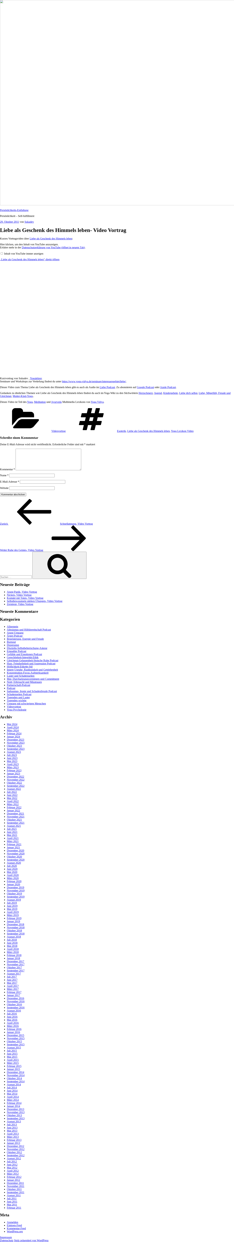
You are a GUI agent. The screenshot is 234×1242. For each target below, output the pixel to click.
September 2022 (15, 785)
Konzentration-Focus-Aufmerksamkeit (27, 672)
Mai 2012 (12, 1167)
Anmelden (12, 1222)
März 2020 (13, 878)
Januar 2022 (13, 810)
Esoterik (121, 431)
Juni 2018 (12, 942)
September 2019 (15, 896)
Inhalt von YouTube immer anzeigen (23, 253)
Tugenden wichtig (16, 700)
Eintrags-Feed (14, 1225)
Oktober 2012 (14, 1152)
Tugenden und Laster (18, 697)
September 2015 (15, 1044)
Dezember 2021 (15, 813)
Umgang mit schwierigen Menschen (26, 703)
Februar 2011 (14, 1207)
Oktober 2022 (14, 782)
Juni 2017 (12, 979)
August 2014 (14, 1084)
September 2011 (15, 1192)
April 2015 (13, 1059)
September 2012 (15, 1155)
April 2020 (13, 875)
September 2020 (15, 859)
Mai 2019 (12, 909)
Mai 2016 (12, 1019)
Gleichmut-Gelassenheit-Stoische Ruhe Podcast (32, 660)
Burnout (11, 642)
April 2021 (13, 838)
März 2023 (13, 767)
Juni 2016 (12, 1016)
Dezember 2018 (15, 924)
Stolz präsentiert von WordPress (31, 1240)
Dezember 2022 (15, 776)
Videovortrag (58, 431)
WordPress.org (15, 1231)
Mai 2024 (12, 724)
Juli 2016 (12, 1013)
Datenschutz (6, 1240)
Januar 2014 (13, 1106)
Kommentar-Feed (16, 1228)
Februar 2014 (14, 1103)
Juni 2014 (12, 1090)
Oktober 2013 (14, 1115)
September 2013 (15, 1118)
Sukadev (29, 221)
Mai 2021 (12, 835)
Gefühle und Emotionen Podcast (24, 654)
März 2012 (13, 1173)
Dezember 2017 (15, 961)
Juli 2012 (12, 1161)
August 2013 (14, 1121)
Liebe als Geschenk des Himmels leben (51, 238)
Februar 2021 (14, 844)
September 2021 (15, 822)
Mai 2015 (12, 1056)
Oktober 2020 (14, 856)
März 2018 (13, 952)
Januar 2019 (13, 921)
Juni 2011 (12, 1201)
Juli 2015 (12, 1050)
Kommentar (7, 469)
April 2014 (13, 1096)
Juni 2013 (12, 1127)
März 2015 (13, 1063)
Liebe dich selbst (188, 393)
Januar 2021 (13, 847)
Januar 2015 (13, 1069)
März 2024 (13, 730)
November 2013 (15, 1112)
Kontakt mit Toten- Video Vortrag (25, 598)
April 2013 (13, 1133)
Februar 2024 (14, 733)
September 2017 (15, 970)
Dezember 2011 (15, 1183)
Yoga (30, 401)
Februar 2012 (14, 1176)
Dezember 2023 (15, 739)
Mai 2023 (12, 761)
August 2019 (14, 899)
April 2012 (13, 1170)
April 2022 (13, 801)
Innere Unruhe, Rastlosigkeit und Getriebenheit (32, 669)
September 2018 (15, 933)
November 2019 (15, 890)
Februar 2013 (14, 1139)
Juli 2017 (12, 976)
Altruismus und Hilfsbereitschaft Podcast (29, 629)
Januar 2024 (13, 736)
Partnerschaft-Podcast (18, 685)
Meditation (40, 401)
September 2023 (15, 748)
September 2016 (15, 1007)
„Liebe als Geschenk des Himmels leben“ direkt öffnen (29, 259)
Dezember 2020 (15, 850)
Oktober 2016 (14, 1004)
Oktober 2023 (14, 745)
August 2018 (14, 936)
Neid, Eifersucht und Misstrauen (24, 682)
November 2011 (15, 1186)
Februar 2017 (14, 992)
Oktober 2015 (14, 1041)
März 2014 (13, 1099)
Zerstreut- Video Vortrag (20, 604)
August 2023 (14, 752)
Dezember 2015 (15, 1035)
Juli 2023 (12, 755)
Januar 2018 (13, 958)
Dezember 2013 (15, 1109)
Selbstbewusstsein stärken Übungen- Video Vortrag (34, 601)
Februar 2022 (14, 807)
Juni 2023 (12, 758)
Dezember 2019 (15, 887)
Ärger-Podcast (14, 635)
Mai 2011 (12, 1204)
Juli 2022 (12, 792)
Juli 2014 (12, 1087)
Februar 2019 (14, 918)
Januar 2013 (13, 1143)
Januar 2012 (13, 1180)
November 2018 (15, 927)
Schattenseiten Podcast (19, 694)
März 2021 (13, 841)
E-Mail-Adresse (9, 481)
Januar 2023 (13, 773)
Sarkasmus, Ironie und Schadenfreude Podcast (32, 691)
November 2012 (15, 1149)
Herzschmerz (146, 393)
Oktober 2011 (14, 1189)
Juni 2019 (12, 905)
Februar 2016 (14, 1029)
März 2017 (13, 989)
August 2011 (14, 1195)
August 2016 (14, 1010)
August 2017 (14, 973)
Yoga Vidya (97, 401)
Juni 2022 (12, 795)
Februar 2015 (14, 1066)
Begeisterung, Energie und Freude (25, 638)
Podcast (11, 688)
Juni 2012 (12, 1164)
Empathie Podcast (16, 651)
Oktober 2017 (14, 967)
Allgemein (12, 626)
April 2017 (13, 986)
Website (4, 488)
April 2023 (13, 764)
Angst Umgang (15, 632)
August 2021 (14, 825)
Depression (13, 645)
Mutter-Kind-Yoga (23, 396)
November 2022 (15, 779)
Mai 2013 (12, 1130)
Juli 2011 (12, 1198)
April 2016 (13, 1022)
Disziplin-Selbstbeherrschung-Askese (27, 648)
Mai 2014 (12, 1093)
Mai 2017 (12, 982)
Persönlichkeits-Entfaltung (14, 210)
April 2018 (13, 949)
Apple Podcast (168, 387)
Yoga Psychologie (16, 709)
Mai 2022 (12, 798)
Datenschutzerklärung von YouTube (53, 247)
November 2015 (15, 1038)
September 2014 (15, 1081)
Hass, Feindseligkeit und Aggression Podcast (31, 663)
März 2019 (13, 915)
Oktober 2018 (14, 930)
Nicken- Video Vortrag (19, 594)
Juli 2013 (12, 1124)
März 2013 (13, 1136)
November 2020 (15, 853)
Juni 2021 (12, 832)
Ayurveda (56, 401)
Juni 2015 (12, 1053)
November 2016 (15, 1001)
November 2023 (15, 742)
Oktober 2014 (14, 1078)
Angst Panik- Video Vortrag (22, 591)
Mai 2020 (12, 872)
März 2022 (13, 804)
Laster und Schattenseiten (20, 675)
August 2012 (14, 1158)
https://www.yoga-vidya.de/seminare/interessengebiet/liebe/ (94, 381)
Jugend (158, 393)
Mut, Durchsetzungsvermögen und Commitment (33, 678)
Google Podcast (145, 387)
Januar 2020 (13, 884)
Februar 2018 (14, 955)
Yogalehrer (36, 378)
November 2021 (15, 816)
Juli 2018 (12, 939)
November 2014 (15, 1075)
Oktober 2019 (14, 893)
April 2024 (13, 727)
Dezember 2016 (15, 998)
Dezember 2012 (15, 1146)
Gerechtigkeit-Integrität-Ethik (23, 657)
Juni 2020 (12, 869)
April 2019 (13, 912)
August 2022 (14, 788)
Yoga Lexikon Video (182, 431)
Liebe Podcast (107, 387)
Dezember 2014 (15, 1072)
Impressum (6, 1237)
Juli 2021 (12, 828)
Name (4, 475)
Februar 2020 (14, 881)
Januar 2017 (13, 995)
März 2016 (13, 1026)
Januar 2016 (13, 1032)
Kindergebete (170, 393)
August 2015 (14, 1047)
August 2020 (14, 862)
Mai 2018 (12, 946)
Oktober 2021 (14, 819)
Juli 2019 (12, 902)
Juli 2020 (12, 865)
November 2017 (15, 964)
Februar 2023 (14, 770)
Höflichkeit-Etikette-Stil (20, 666)
